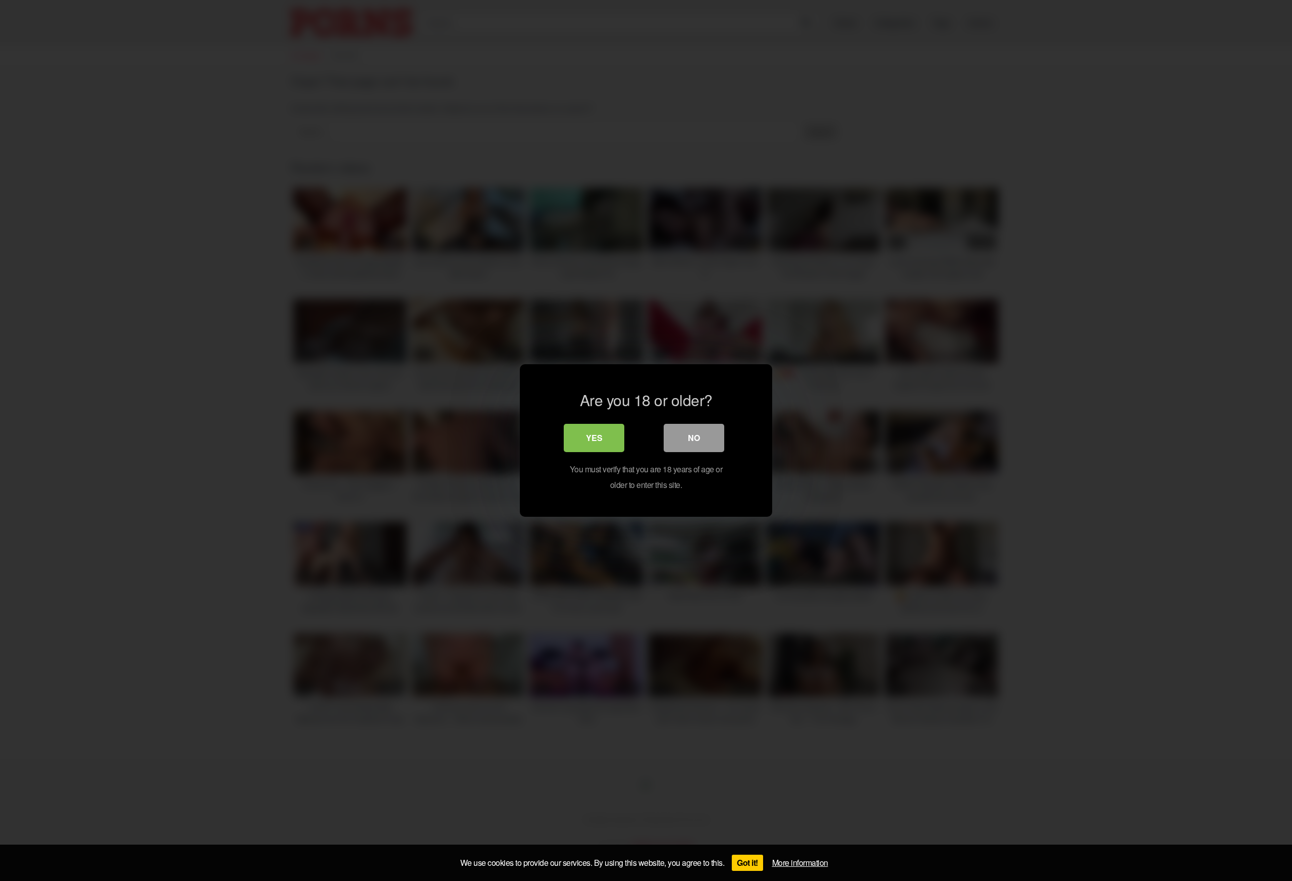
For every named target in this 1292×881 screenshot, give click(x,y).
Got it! (747, 862)
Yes (594, 438)
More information (800, 862)
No (694, 438)
